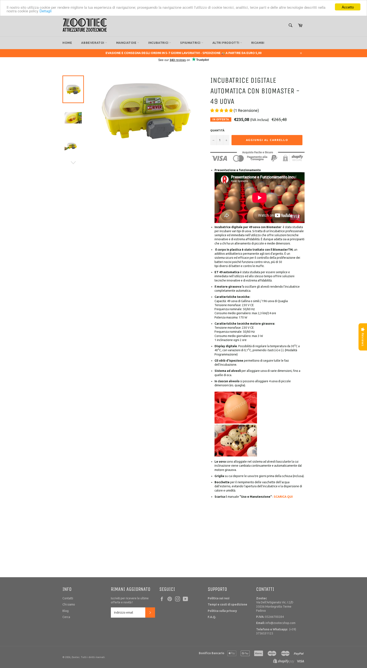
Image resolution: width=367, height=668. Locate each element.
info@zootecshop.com (275, 623)
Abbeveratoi (93, 42)
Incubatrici (158, 42)
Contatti (67, 598)
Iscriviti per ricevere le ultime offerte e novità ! (130, 600)
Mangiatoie (126, 42)
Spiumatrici (190, 42)
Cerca (66, 617)
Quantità (217, 130)
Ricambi (257, 42)
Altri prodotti (226, 42)
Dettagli (46, 10)
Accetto (348, 7)
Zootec (76, 657)
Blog (65, 611)
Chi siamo (68, 604)
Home (67, 42)
